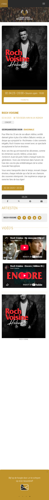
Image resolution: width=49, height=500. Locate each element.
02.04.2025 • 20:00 (13, 188)
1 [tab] (19, 496)
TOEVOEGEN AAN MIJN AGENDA (29, 118)
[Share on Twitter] (19, 201)
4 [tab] (30, 496)
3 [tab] (26, 496)
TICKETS (25, 100)
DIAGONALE (29, 129)
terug (4, 4)
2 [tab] (23, 496)
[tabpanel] (24, 483)
